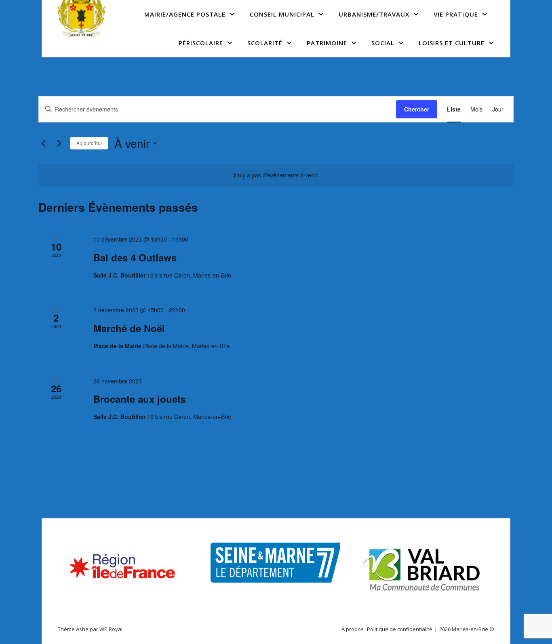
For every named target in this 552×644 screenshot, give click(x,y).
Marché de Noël (129, 328)
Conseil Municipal (282, 14)
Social (382, 43)
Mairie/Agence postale (184, 14)
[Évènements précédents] (43, 143)
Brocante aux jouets (139, 399)
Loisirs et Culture (452, 43)
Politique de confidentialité (399, 629)
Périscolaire (201, 43)
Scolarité (264, 43)
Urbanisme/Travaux (374, 14)
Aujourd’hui (89, 142)
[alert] (276, 175)
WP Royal (110, 629)
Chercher (416, 109)
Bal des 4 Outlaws (135, 257)
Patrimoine (327, 43)
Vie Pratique (456, 14)
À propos (352, 629)
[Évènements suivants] (59, 143)
